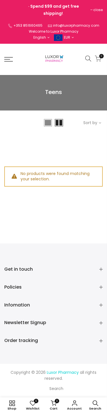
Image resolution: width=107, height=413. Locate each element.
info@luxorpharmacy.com (76, 25)
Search (56, 388)
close (98, 9)
